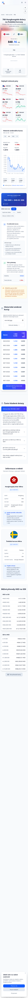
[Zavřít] (25, 973)
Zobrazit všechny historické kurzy (14, 387)
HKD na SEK (9, 14)
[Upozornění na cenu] (22, 2)
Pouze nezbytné (14, 989)
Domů (2, 14)
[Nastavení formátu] (25, 7)
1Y (17, 136)
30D (9, 136)
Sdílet (13, 209)
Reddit (19, 212)
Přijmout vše (14, 986)
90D (13, 136)
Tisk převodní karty (15, 674)
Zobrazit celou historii (17, 185)
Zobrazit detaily (13, 325)
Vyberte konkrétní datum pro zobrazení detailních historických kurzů (13, 315)
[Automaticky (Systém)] (25, 11)
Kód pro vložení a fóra (8, 216)
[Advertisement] (14, 9)
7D (5, 136)
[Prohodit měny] (14, 34)
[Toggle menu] (25, 2)
